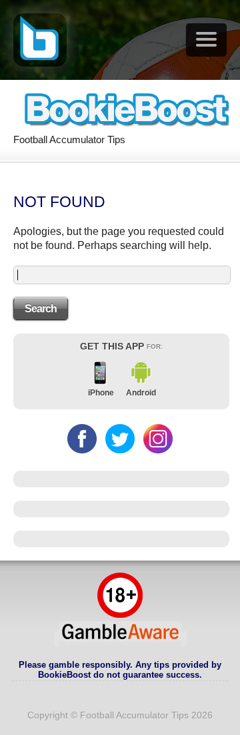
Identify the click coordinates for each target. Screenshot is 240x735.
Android (141, 392)
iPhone (101, 392)
